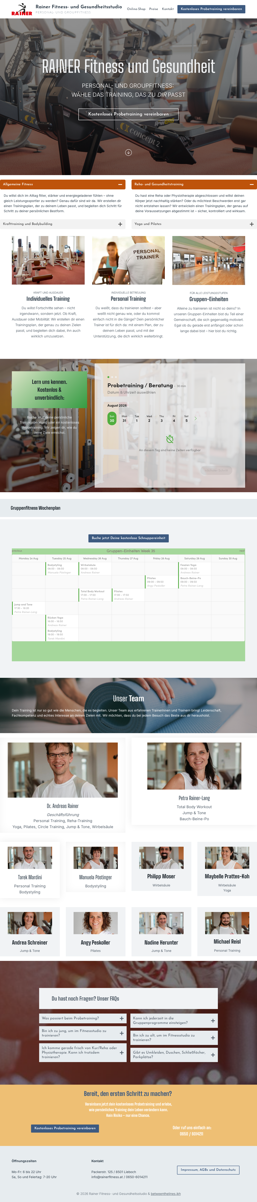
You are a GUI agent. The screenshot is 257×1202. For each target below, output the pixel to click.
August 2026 (117, 405)
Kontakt (168, 9)
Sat (186, 416)
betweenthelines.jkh (166, 1194)
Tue (137, 416)
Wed (149, 416)
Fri (174, 416)
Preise (153, 9)
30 (112, 420)
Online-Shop (136, 9)
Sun (112, 416)
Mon (124, 416)
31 (124, 420)
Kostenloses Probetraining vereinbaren (211, 9)
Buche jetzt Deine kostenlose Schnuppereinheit (128, 538)
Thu (161, 416)
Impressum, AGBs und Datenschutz (208, 1170)
